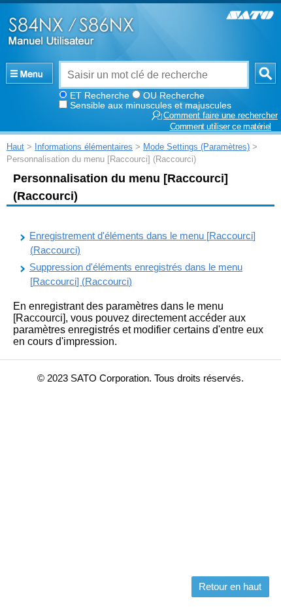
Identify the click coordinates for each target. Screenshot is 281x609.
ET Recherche (99, 95)
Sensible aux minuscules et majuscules (150, 105)
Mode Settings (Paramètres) (196, 147)
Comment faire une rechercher (220, 115)
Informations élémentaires (84, 147)
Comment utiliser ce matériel (221, 126)
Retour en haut (230, 587)
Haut (15, 147)
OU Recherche (174, 95)
